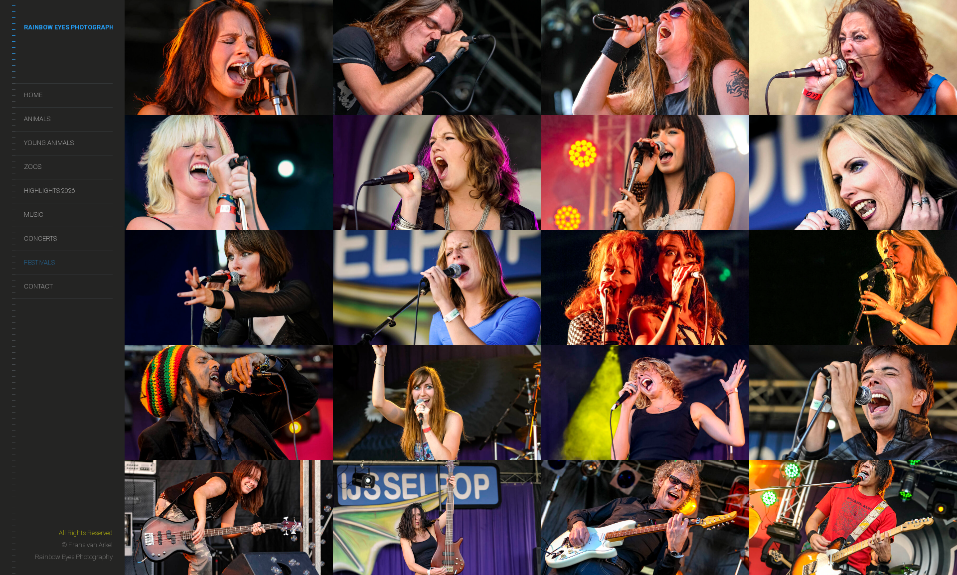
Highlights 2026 (49, 190)
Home (33, 95)
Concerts (40, 238)
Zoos (32, 166)
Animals (37, 119)
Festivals (39, 262)
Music (33, 214)
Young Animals (49, 142)
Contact (38, 286)
